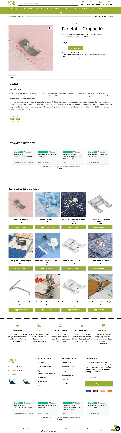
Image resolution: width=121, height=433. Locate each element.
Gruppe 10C (86, 54)
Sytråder (67, 8)
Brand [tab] (12, 77)
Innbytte (93, 8)
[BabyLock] (16, 126)
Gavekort (91, 4)
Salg (60, 13)
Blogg (108, 8)
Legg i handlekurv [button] (21, 227)
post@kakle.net (17, 370)
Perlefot (70, 58)
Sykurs (83, 4)
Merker (101, 8)
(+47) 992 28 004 (17, 366)
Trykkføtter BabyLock (83, 24)
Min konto (100, 4)
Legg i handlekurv (75, 48)
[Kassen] (109, 2)
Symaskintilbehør (53, 8)
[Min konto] (100, 2)
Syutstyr (39, 8)
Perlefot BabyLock (77, 58)
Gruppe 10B (79, 54)
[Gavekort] (90, 2)
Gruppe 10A (72, 54)
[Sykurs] (83, 2)
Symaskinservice (81, 8)
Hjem (63, 24)
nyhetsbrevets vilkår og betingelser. (97, 370)
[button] (50, 28)
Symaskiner (15, 8)
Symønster (28, 8)
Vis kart (13, 375)
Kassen (109, 4)
